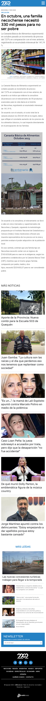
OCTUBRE (42, 78)
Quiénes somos (19, 677)
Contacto (29, 677)
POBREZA (16, 76)
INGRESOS (29, 78)
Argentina (23, 668)
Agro (38, 671)
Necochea (7, 668)
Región (15, 668)
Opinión (23, 674)
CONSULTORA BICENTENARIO (16, 78)
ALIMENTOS (30, 76)
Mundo (31, 668)
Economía (31, 671)
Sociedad (10, 671)
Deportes (38, 668)
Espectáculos (20, 671)
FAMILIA (35, 78)
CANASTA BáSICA (39, 76)
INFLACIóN (23, 76)
